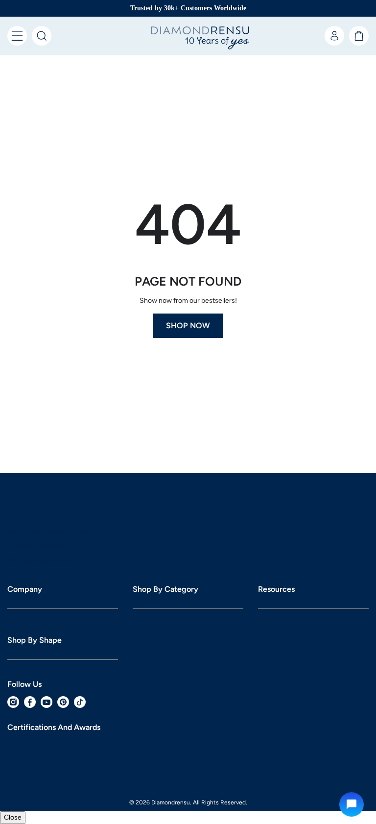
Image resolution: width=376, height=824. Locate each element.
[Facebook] (30, 714)
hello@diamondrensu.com (62, 379)
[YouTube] (46, 714)
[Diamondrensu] (188, 38)
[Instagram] (13, 714)
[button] (17, 36)
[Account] (334, 36)
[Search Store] (41, 36)
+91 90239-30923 (50, 393)
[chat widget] (351, 804)
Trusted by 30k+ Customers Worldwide (188, 8)
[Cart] (359, 36)
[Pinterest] (63, 714)
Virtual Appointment (53, 408)
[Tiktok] (80, 714)
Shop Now (188, 229)
